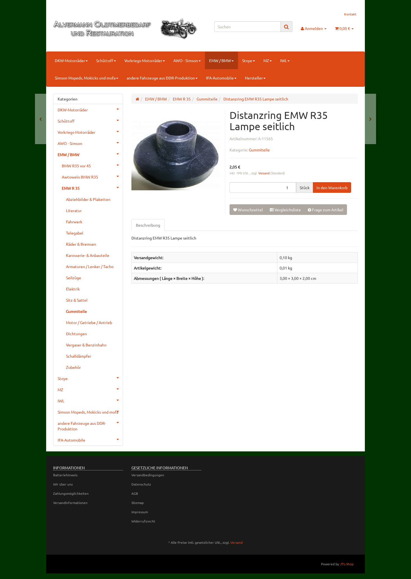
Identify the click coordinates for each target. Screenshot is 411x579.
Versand (264, 173)
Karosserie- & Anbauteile (87, 255)
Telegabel (74, 232)
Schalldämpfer (78, 355)
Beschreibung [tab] (148, 225)
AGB (134, 493)
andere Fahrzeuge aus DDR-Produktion (161, 77)
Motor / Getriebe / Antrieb (89, 322)
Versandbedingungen (147, 475)
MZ (266, 60)
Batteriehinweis (65, 475)
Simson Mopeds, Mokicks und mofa (85, 77)
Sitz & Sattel (77, 300)
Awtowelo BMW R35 (80, 176)
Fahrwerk (74, 221)
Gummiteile (259, 149)
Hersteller (254, 77)
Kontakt (350, 14)
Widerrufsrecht (143, 521)
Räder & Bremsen (81, 244)
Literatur (74, 210)
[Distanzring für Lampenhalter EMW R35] (40, 119)
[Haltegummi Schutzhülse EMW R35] (370, 119)
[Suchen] (286, 26)
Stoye (247, 60)
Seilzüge (73, 277)
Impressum (139, 512)
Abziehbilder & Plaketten (88, 199)
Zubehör (73, 367)
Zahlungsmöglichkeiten (71, 493)
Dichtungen (76, 333)
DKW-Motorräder (70, 60)
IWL (283, 60)
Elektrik (73, 288)
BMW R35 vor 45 (76, 165)
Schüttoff (104, 60)
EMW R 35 (71, 188)
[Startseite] (137, 98)
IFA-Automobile (220, 77)
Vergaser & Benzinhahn (86, 344)
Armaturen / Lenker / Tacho (90, 266)
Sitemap (137, 502)
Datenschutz (141, 484)
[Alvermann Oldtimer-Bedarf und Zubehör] (101, 28)
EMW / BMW (220, 60)
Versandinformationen (70, 502)
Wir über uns (63, 484)
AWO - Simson (185, 60)
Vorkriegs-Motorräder (143, 60)
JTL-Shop (347, 564)
